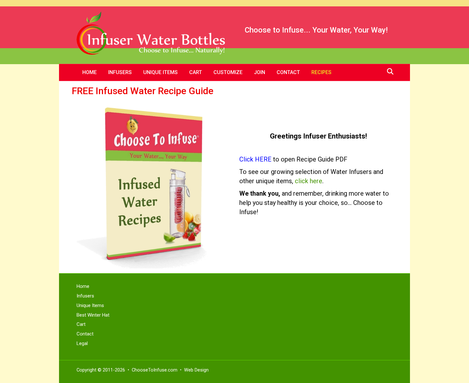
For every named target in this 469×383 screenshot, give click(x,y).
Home (89, 72)
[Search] (388, 71)
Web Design (196, 370)
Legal (82, 343)
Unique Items (160, 72)
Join (259, 72)
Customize (227, 72)
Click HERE (255, 159)
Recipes (321, 72)
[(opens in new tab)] (151, 185)
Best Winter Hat (93, 315)
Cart (195, 72)
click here (308, 181)
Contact (288, 72)
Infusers (120, 72)
